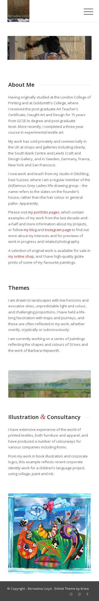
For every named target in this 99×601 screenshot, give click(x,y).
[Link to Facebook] (87, 594)
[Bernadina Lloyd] (41, 11)
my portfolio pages (43, 212)
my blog (30, 229)
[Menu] (84, 12)
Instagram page (58, 229)
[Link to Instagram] (71, 594)
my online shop (21, 256)
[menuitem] (84, 12)
